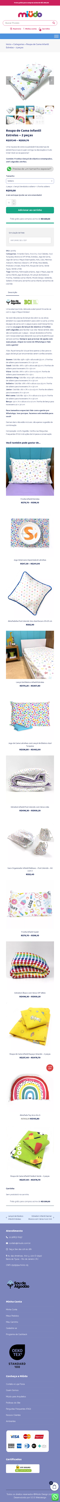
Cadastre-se (11, 1328)
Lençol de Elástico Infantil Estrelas (14, 1218)
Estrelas (34, 257)
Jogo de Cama (44, 257)
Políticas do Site (13, 1403)
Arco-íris (33, 254)
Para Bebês (43, 263)
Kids (37, 260)
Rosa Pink (25, 266)
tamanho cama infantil (32, 281)
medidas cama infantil (22, 278)
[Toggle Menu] (56, 36)
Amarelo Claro (23, 254)
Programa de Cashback (16, 1334)
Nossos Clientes (13, 1415)
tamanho (10, 176)
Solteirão (48, 278)
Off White (34, 263)
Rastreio (17, 29)
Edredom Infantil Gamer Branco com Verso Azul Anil (39, 1218)
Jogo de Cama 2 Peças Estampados (20, 260)
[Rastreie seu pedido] (11, 28)
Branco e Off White (22, 257)
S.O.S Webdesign (38, 1497)
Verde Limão (16, 269)
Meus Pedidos (12, 1316)
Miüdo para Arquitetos (16, 1396)
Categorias (18, 44)
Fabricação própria (27, 272)
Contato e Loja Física (15, 1384)
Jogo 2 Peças (41, 272)
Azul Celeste (43, 254)
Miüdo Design (38, 278)
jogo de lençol (23, 275)
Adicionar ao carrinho (30, 210)
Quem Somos (12, 1390)
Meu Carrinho (12, 1322)
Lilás (42, 260)
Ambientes (11, 1421)
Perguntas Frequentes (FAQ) (18, 1409)
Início (8, 44)
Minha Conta (11, 1309)
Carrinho (46, 29)
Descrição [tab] (12, 292)
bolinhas (14, 272)
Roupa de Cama (36, 266)
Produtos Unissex (13, 266)
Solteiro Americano (14, 281)
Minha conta (31, 29)
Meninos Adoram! (21, 263)
